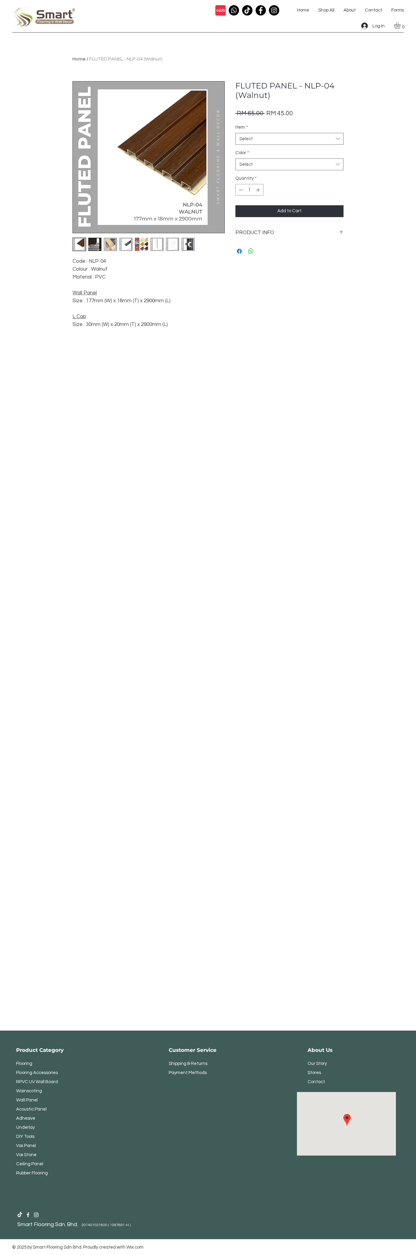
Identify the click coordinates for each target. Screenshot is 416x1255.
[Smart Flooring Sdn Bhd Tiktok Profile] (20, 1215)
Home (79, 59)
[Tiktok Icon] (247, 10)
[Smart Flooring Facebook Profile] (28, 1215)
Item (241, 127)
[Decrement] (240, 190)
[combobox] (289, 139)
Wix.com (134, 1247)
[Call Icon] (234, 10)
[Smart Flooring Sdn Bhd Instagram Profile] (36, 1215)
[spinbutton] (250, 190)
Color (242, 153)
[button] (401, 25)
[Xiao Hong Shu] (220, 10)
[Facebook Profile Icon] (261, 10)
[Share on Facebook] (239, 251)
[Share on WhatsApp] (251, 251)
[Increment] (259, 190)
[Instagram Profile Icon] (274, 10)
